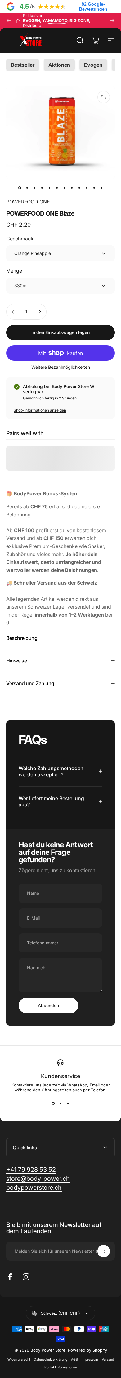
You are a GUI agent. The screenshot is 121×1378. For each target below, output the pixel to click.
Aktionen (59, 65)
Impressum (90, 1360)
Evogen (93, 65)
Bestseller (22, 65)
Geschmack (20, 238)
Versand (108, 1360)
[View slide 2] (60, 1103)
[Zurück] (9, 20)
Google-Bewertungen (93, 6)
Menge (14, 271)
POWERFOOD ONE (28, 201)
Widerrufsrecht (18, 1360)
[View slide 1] (53, 1103)
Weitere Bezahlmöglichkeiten (60, 367)
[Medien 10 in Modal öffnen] (103, 97)
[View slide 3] (68, 1103)
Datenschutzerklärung (50, 1360)
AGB (74, 1360)
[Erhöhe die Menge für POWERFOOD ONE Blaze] (39, 311)
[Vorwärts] (112, 20)
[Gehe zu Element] (19, 188)
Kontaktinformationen (60, 1367)
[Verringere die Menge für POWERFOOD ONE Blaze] (13, 311)
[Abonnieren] (103, 1251)
